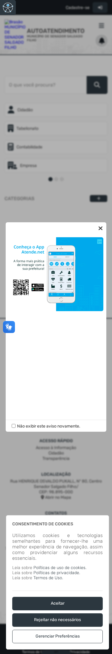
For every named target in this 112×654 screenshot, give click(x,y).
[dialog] (57, 582)
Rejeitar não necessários (57, 619)
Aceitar (58, 603)
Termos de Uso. (48, 577)
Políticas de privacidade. (56, 572)
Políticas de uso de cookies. (59, 567)
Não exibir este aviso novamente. (48, 426)
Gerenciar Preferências (58, 636)
